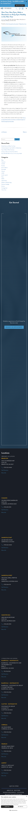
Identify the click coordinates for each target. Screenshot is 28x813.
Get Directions (4, 470)
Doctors (17, 790)
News (2, 177)
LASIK (2, 173)
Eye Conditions (4, 167)
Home (2, 19)
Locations (20, 792)
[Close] (26, 1)
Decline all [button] (20, 806)
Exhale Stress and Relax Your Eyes (8, 146)
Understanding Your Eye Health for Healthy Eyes (11, 148)
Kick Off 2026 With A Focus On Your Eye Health (11, 153)
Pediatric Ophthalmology (6, 182)
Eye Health (3, 169)
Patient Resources (9, 792)
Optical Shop (4, 180)
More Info (3, 473)
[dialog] (14, 804)
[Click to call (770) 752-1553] (16, 8)
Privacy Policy (15, 804)
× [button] (26, 796)
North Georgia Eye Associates (12, 24)
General (3, 171)
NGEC (2, 178)
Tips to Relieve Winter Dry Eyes (7, 150)
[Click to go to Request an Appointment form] (22, 8)
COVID (3, 164)
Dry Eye (3, 165)
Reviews (3, 186)
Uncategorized (4, 188)
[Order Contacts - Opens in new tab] (19, 8)
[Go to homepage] (5, 8)
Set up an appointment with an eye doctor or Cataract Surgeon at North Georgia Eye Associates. (13, 119)
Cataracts (3, 162)
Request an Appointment (14, 327)
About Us (10, 790)
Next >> (25, 132)
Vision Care (24, 24)
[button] (26, 8)
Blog (6, 19)
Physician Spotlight (5, 184)
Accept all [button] (7, 806)
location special (4, 175)
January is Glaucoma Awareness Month (9, 151)
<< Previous (4, 132)
